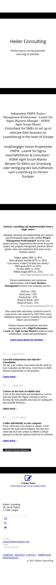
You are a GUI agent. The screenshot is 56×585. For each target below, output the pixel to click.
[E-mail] (5, 518)
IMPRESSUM (44, 555)
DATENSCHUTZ (11, 558)
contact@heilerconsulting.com (16, 541)
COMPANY (8, 555)
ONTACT (32, 555)
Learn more (9, 408)
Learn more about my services (26, 339)
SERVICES (20, 555)
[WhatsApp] (5, 523)
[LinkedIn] (5, 527)
